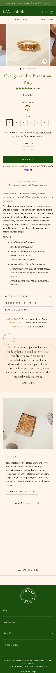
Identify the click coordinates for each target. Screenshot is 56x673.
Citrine (24, 19)
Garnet (25, 319)
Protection (38, 326)
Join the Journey (10, 644)
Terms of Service (15, 666)
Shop (5, 610)
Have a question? (17, 310)
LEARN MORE (28, 383)
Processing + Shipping (20, 303)
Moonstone (35, 319)
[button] (23, 88)
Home (17, 19)
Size (28, 116)
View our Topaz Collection (22, 492)
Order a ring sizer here (34, 136)
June (34, 322)
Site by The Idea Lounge (28, 672)
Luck (29, 326)
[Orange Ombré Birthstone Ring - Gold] (4, 553)
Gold (27, 108)
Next (51, 19)
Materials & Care (16, 296)
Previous (44, 19)
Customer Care (10, 621)
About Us (7, 633)
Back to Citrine (30, 570)
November (43, 322)
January (27, 322)
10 (45, 122)
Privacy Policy (29, 666)
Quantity (28, 143)
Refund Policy (41, 666)
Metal (28, 102)
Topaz (45, 319)
